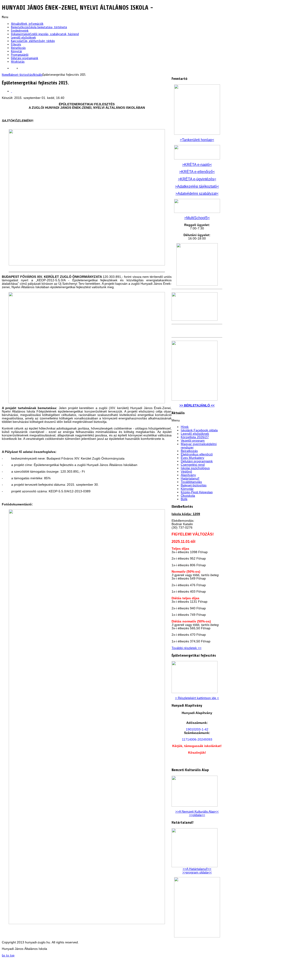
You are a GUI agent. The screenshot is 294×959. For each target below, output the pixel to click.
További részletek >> (186, 648)
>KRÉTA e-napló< (197, 165)
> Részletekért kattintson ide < (197, 698)
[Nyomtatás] (11, 91)
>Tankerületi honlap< (197, 140)
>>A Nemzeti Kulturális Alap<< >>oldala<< (197, 813)
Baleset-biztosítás (21, 74)
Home (5, 74)
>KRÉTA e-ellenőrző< (197, 172)
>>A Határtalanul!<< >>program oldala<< (197, 870)
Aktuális (37, 74)
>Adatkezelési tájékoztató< (197, 186)
